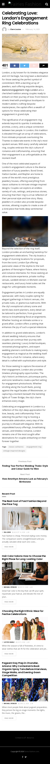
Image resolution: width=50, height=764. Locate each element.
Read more (9, 547)
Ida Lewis (7, 532)
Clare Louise (15, 29)
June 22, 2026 (24, 703)
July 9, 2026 (21, 642)
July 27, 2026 (23, 587)
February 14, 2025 (33, 29)
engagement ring (34, 447)
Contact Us (19, 737)
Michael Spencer (10, 587)
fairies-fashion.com (31, 751)
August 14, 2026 (19, 532)
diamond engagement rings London (20, 89)
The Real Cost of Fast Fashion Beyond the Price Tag (24, 502)
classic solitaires (16, 447)
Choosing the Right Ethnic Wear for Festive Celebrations (22, 612)
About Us (30, 737)
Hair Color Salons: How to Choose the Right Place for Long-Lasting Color (24, 557)
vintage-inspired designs (14, 451)
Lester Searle (9, 642)
